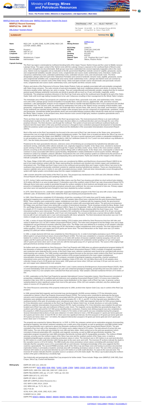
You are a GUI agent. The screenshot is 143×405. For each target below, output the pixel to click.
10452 (59, 368)
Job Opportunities (80, 14)
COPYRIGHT (91, 404)
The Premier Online (42, 14)
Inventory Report (26, 30)
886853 (82, 397)
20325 (82, 368)
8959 (44, 368)
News (31, 14)
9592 (53, 368)
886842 (42, 397)
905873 (36, 397)
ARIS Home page (26, 21)
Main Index (93, 14)
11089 (64, 368)
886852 (76, 397)
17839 (70, 368)
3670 (39, 368)
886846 (89, 397)
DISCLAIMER (102, 404)
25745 (99, 368)
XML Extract (13, 30)
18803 (76, 368)
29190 (111, 368)
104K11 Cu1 (89, 42)
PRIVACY (111, 404)
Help (134, 10)
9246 (48, 368)
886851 (69, 397)
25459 (94, 368)
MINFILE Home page (11, 21)
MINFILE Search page (42, 21)
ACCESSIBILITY (121, 404)
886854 (96, 397)
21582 (108, 397)
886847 (49, 397)
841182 (102, 397)
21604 (114, 397)
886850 (62, 397)
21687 (88, 368)
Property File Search (59, 21)
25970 (105, 368)
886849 (56, 397)
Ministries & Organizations (61, 14)
